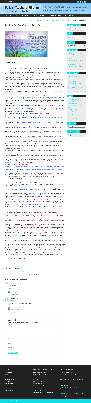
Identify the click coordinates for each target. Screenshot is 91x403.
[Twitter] (80, 2)
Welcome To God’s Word (12, 15)
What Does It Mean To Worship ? (75, 57)
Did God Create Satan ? (73, 60)
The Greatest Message (38, 388)
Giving (52, 20)
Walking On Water (37, 390)
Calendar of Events (72, 103)
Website (10, 347)
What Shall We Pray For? (74, 66)
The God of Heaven (60, 20)
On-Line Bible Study (56, 15)
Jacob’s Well (71, 64)
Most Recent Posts (26, 15)
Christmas (74, 91)
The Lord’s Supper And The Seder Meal (42, 386)
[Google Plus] (82, 2)
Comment (10, 324)
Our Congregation (68, 15)
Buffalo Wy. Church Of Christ (22, 7)
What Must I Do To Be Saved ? (75, 53)
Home (32, 20)
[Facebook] (78, 2)
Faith (47, 20)
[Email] (85, 2)
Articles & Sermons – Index (41, 15)
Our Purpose (78, 15)
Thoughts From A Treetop (71, 372)
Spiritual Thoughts (72, 118)
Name (9, 338)
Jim (9, 28)
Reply (10, 288)
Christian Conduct (40, 20)
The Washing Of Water (38, 383)
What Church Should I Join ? (35, 274)
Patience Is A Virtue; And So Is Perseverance (43, 392)
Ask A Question (71, 101)
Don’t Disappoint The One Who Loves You (35, 276)
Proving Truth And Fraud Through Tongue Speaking (75, 88)
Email (9, 343)
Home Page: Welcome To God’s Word (13, 377)
